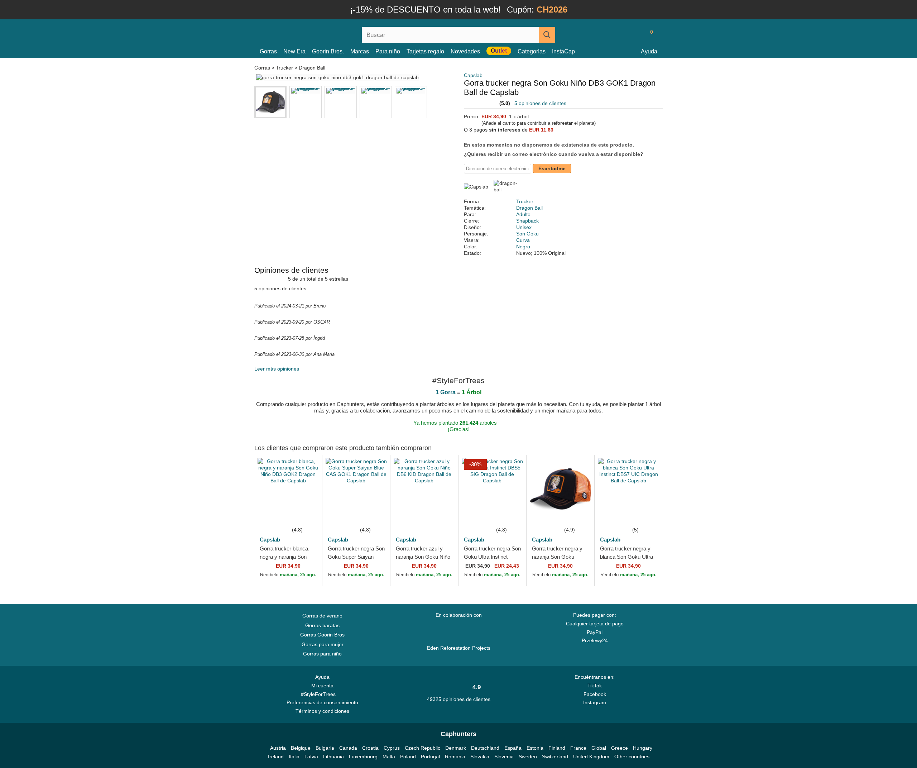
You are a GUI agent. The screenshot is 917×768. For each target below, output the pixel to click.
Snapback (527, 221)
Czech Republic (422, 748)
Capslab (473, 75)
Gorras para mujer (323, 644)
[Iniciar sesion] (621, 34)
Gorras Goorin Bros (322, 635)
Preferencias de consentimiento (322, 702)
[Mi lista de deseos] (635, 34)
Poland (408, 756)
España (513, 748)
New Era (294, 51)
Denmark (455, 748)
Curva (523, 240)
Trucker (284, 68)
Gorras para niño (322, 654)
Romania (455, 756)
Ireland (276, 756)
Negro (523, 246)
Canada (348, 748)
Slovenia (504, 756)
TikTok (594, 685)
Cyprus (392, 748)
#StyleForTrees (320, 694)
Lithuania (333, 756)
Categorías (532, 51)
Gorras (268, 51)
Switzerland (555, 756)
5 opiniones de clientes (540, 103)
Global (598, 748)
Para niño (387, 51)
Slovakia (479, 756)
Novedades (465, 51)
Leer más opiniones (276, 369)
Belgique (301, 748)
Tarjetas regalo (425, 51)
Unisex (524, 227)
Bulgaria (325, 748)
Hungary (642, 748)
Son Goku (527, 234)
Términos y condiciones (322, 711)
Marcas (359, 51)
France (578, 748)
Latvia (311, 756)
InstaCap (563, 51)
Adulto (523, 214)
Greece (619, 748)
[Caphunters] (322, 33)
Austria (278, 748)
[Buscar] (547, 35)
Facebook (595, 694)
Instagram (594, 702)
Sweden (528, 756)
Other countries (631, 756)
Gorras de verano (322, 616)
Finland (556, 748)
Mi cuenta (322, 685)
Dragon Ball (312, 68)
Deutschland (485, 748)
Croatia (370, 748)
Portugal (430, 756)
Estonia (535, 748)
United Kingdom (591, 756)
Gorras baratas (322, 625)
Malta (389, 756)
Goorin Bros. (328, 51)
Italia (294, 756)
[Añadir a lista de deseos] (306, 514)
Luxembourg (363, 756)
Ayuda (649, 51)
